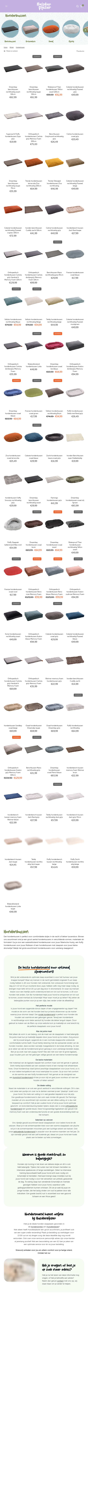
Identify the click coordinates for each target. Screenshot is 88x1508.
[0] (81, 6)
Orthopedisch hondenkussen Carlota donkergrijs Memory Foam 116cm (33, 276)
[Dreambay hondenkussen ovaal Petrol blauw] (54, 749)
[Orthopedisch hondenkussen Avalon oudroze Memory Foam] (75, 571)
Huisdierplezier (53, 1227)
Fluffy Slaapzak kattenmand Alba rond (13, 543)
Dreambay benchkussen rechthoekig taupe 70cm (13, 184)
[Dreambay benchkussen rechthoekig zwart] (33, 479)
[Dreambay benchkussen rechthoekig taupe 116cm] (33, 68)
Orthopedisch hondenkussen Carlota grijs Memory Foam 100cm (33, 137)
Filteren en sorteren (12, 51)
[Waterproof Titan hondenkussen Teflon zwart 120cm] (54, 68)
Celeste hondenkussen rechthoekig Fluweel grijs (75, 89)
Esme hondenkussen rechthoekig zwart (13, 635)
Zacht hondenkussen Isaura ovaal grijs (54, 457)
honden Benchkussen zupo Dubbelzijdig (75, 457)
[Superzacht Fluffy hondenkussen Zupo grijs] (13, 116)
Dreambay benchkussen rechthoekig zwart (34, 500)
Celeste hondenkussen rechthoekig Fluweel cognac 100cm (13, 230)
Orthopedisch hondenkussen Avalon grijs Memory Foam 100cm (13, 771)
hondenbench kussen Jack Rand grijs (33, 816)
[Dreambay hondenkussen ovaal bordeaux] (54, 346)
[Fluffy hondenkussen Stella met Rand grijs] (75, 392)
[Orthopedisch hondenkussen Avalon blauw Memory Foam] (33, 616)
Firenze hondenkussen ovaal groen (33, 412)
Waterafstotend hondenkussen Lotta (33, 365)
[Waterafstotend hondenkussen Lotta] (33, 346)
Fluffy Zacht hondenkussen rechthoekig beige (75, 861)
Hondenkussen (20, 47)
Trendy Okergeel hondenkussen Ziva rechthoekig (54, 183)
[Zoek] (77, 6)
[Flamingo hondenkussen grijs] (54, 479)
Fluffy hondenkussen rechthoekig (75, 727)
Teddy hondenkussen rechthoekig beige (54, 320)
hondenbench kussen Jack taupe (13, 860)
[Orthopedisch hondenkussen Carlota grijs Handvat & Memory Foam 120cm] (13, 254)
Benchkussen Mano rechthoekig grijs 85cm (54, 273)
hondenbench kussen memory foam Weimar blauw (13, 817)
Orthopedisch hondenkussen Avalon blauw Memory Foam (33, 636)
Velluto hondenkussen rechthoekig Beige (33, 320)
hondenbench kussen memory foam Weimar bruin (75, 770)
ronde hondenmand (46, 1014)
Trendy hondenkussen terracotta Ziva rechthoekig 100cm (33, 183)
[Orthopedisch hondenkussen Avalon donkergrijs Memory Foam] (75, 346)
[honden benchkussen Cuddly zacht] (75, 660)
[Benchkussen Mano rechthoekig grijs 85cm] (54, 254)
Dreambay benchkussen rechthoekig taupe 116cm (34, 90)
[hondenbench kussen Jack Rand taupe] (75, 209)
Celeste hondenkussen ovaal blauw (33, 457)
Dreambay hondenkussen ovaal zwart (54, 544)
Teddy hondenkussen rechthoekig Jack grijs (54, 816)
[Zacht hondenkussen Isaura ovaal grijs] (54, 437)
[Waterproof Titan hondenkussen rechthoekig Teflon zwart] (75, 524)
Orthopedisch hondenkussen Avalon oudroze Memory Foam (75, 591)
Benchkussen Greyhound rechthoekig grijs (54, 136)
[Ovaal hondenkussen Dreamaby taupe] (33, 707)
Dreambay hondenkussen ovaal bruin (34, 544)
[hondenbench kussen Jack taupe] (13, 841)
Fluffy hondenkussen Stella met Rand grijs (75, 412)
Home (5, 47)
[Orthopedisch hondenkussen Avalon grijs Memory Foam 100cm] (13, 749)
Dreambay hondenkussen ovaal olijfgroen (75, 500)
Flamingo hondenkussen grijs (54, 499)
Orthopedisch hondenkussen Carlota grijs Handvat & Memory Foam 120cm (13, 276)
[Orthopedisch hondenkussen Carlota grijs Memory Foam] (33, 660)
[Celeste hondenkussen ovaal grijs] (54, 616)
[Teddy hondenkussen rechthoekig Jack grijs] (54, 796)
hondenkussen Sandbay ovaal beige (13, 727)
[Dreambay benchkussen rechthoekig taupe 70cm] (13, 162)
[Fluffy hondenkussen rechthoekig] (75, 707)
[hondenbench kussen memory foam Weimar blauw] (13, 796)
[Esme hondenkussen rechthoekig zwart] (13, 616)
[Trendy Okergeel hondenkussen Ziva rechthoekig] (54, 162)
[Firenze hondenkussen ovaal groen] (33, 392)
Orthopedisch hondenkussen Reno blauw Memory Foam (54, 591)
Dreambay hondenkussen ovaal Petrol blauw (54, 770)
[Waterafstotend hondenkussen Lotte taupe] (13, 885)
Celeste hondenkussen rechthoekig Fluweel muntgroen (75, 321)
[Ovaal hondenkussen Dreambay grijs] (54, 707)
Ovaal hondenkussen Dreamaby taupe (34, 727)
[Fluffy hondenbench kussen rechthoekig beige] (54, 841)
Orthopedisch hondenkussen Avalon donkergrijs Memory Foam (75, 367)
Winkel (12, 47)
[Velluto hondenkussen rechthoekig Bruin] (54, 392)
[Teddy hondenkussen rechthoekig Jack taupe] (33, 841)
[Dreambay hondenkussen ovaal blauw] (13, 392)
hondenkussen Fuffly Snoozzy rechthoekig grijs (13, 500)
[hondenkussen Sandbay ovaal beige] (13, 707)
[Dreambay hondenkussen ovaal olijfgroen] (75, 479)
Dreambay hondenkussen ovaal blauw (13, 413)
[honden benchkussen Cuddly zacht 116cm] (33, 209)
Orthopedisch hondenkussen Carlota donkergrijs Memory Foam (13, 367)
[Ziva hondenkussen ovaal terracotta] (13, 437)
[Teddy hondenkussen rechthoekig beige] (54, 301)
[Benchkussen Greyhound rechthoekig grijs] (54, 116)
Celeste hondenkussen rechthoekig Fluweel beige (75, 183)
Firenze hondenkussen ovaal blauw (75, 273)
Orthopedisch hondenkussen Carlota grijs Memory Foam (33, 681)
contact (60, 1281)
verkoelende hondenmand (24, 1132)
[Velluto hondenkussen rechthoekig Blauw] (13, 301)
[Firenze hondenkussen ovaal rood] (13, 571)
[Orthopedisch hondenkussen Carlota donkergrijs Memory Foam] (13, 346)
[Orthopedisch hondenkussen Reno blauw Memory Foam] (54, 571)
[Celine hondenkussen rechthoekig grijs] (54, 209)
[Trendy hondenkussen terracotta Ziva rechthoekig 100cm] (33, 162)
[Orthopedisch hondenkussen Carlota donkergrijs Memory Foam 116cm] (33, 254)
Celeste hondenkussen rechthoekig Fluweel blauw (75, 636)
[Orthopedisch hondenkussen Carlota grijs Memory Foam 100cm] (33, 116)
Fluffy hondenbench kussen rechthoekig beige (54, 861)
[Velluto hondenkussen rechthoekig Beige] (33, 301)
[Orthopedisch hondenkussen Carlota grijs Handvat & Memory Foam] (13, 660)
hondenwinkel (37, 1227)
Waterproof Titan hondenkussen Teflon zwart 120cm (54, 89)
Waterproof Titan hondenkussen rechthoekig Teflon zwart (75, 546)
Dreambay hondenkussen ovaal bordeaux (54, 366)
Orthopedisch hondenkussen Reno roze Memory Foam (34, 591)
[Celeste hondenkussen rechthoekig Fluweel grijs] (75, 68)
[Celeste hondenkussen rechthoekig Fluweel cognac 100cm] (13, 209)
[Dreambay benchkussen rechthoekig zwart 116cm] (13, 68)
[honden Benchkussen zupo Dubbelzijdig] (75, 437)
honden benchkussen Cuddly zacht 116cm (33, 229)
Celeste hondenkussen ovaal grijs (54, 635)
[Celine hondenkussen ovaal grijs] (75, 116)
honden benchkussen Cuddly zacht (75, 680)
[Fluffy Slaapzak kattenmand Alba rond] (13, 524)
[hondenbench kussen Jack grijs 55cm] (75, 796)
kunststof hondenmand (23, 1077)
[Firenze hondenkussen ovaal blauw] (75, 254)
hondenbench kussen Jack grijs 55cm (75, 816)
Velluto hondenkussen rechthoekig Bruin (54, 412)
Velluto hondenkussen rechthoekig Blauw (13, 320)
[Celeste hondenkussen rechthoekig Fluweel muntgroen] (75, 301)
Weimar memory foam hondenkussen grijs (54, 680)
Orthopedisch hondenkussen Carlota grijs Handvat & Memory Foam (13, 682)
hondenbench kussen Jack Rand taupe (75, 229)
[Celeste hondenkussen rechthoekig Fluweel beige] (75, 162)
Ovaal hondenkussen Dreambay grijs (54, 727)
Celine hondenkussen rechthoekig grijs (54, 229)
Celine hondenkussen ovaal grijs (75, 135)
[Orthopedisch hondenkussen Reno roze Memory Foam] (33, 571)
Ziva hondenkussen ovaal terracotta (13, 457)
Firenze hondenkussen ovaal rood (13, 590)
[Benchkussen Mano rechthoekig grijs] (33, 749)
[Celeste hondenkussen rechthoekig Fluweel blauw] (75, 616)
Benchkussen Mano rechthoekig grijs (33, 769)
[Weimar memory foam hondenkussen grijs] (54, 660)
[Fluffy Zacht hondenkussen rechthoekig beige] (75, 841)
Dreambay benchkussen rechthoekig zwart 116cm (13, 90)
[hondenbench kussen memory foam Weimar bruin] (75, 749)
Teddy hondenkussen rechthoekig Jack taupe (33, 861)
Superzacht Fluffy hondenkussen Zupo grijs (13, 136)
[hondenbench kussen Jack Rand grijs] (33, 796)
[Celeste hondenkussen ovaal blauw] (33, 437)
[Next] (85, 30)
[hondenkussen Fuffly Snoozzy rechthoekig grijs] (13, 479)
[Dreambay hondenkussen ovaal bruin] (33, 524)
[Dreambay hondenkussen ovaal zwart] (54, 524)
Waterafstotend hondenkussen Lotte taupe (13, 906)
